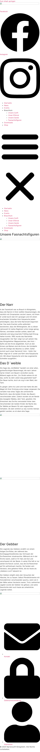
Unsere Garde (13, 118)
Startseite (8, 103)
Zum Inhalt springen (7, 1)
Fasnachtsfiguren (14, 120)
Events (6, 108)
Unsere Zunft (13, 113)
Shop (6, 125)
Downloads (8, 123)
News (6, 105)
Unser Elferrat (13, 115)
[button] (20, 166)
